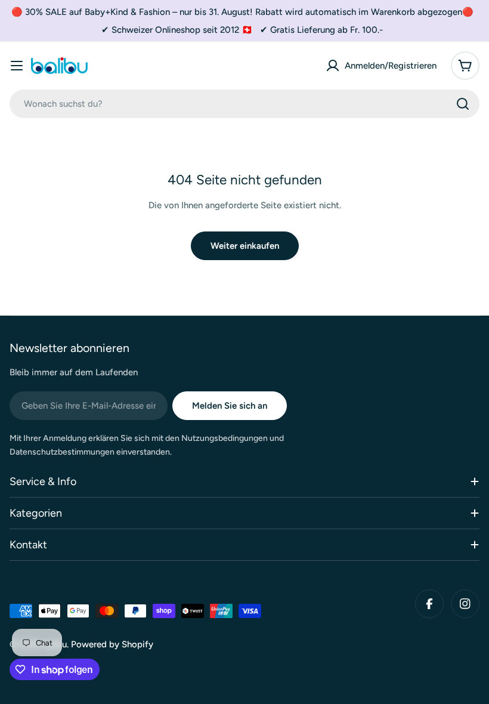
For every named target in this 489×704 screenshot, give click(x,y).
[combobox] (244, 103)
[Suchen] (463, 104)
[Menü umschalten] (17, 65)
